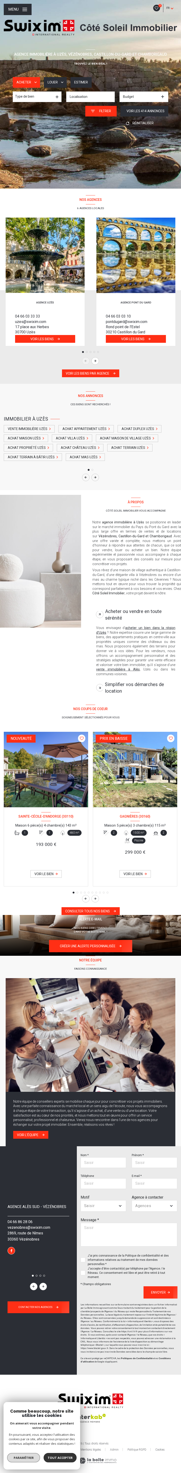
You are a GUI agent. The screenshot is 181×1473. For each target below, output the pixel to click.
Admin (114, 1449)
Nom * (85, 1155)
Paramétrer (24, 1458)
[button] (95, 361)
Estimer (81, 82)
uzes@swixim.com (30, 321)
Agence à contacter (147, 1197)
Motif (85, 1197)
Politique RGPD (137, 1449)
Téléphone (87, 1176)
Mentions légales (91, 1449)
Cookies (160, 1449)
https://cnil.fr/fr (129, 1331)
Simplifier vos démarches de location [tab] (134, 688)
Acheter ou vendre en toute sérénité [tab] (133, 614)
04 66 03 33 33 (27, 316)
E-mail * (137, 1176)
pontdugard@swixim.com (126, 321)
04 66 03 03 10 (118, 316)
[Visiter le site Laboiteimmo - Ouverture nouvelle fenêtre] (98, 1461)
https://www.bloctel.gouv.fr (94, 1348)
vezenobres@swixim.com (29, 1227)
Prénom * (138, 1155)
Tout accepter (60, 1458)
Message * (90, 1220)
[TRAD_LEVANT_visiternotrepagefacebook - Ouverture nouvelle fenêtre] (11, 1250)
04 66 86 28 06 (20, 1222)
